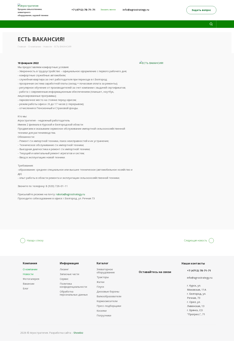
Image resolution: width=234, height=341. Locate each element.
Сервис (64, 278)
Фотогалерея (31, 278)
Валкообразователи (109, 296)
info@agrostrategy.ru (136, 9)
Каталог (102, 263)
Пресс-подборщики (109, 305)
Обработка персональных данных (74, 293)
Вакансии (28, 283)
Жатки (100, 282)
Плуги (100, 286)
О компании (30, 269)
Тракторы (103, 277)
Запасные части (69, 274)
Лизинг (64, 269)
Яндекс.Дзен (150, 280)
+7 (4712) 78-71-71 (83, 9)
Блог (25, 288)
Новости (28, 274)
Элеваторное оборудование (106, 271)
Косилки (102, 310)
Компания (30, 263)
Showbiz (78, 332)
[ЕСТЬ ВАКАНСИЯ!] (177, 63)
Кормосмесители (107, 301)
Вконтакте (142, 280)
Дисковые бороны (108, 291)
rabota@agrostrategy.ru (70, 194)
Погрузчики (104, 315)
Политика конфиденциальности (73, 285)
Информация (69, 263)
